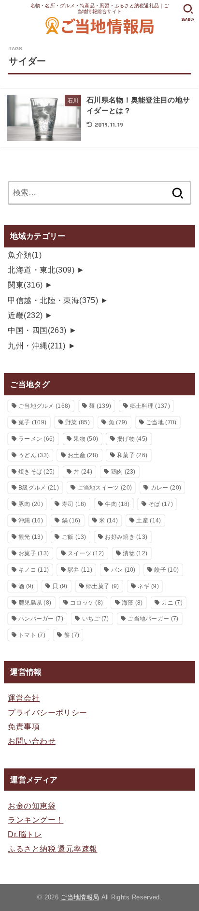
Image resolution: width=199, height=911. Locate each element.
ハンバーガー (40, 618)
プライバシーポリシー (47, 712)
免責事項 (24, 726)
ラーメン (36, 438)
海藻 (132, 602)
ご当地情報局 (79, 897)
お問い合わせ (31, 741)
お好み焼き (126, 537)
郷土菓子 (102, 586)
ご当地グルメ (44, 406)
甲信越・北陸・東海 (53, 300)
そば (160, 504)
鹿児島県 (34, 602)
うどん (33, 455)
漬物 (135, 553)
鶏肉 (123, 471)
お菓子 (33, 553)
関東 (25, 284)
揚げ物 (132, 438)
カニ (172, 602)
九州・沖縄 (36, 345)
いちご (95, 618)
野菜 (77, 422)
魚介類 (25, 254)
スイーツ (86, 553)
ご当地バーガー (153, 618)
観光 (30, 537)
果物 (85, 438)
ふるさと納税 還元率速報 (52, 848)
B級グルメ (38, 487)
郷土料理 (150, 406)
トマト (31, 635)
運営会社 (24, 698)
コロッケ (86, 602)
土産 (148, 520)
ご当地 (161, 422)
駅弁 (80, 569)
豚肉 (30, 504)
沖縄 (30, 520)
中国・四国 (37, 330)
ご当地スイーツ (105, 487)
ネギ (148, 586)
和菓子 (132, 455)
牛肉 (117, 504)
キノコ (33, 569)
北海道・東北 (41, 269)
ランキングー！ (35, 819)
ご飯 (74, 537)
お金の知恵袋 (31, 805)
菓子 (32, 422)
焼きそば (36, 471)
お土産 (83, 455)
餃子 (166, 569)
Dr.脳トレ (25, 834)
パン (123, 569)
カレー (166, 487)
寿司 (74, 504)
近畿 (25, 315)
